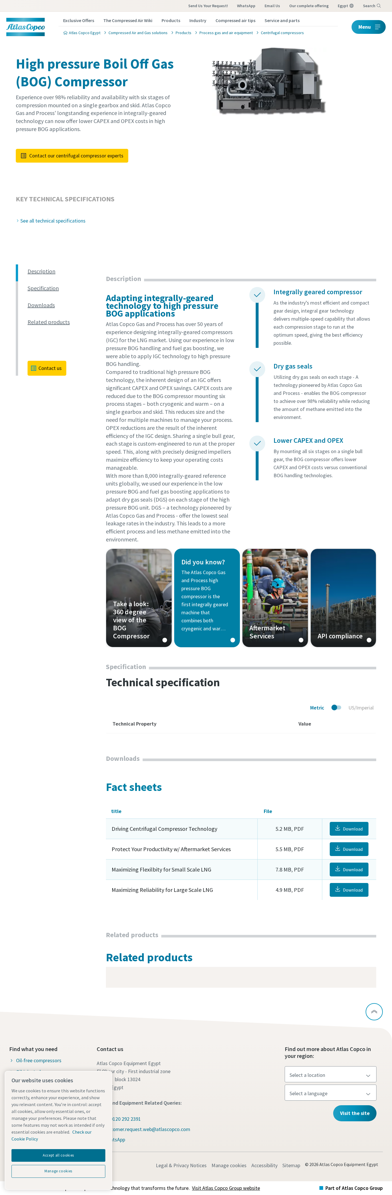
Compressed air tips (235, 20)
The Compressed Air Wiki (127, 20)
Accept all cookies (58, 1155)
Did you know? (207, 598)
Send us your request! (208, 5)
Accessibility (264, 1165)
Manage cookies (229, 1165)
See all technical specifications (53, 220)
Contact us (50, 368)
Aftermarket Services (275, 598)
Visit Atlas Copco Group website (226, 1188)
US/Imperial (361, 707)
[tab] (64, 271)
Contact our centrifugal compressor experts (76, 155)
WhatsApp (246, 5)
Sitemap (291, 1165)
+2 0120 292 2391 (122, 1119)
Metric (317, 707)
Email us (272, 5)
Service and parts (282, 20)
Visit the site (355, 1113)
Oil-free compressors (38, 1060)
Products (171, 20)
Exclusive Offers (78, 20)
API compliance (343, 598)
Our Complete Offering (309, 5)
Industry (197, 20)
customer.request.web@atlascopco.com (147, 1129)
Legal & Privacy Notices (181, 1165)
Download (353, 829)
